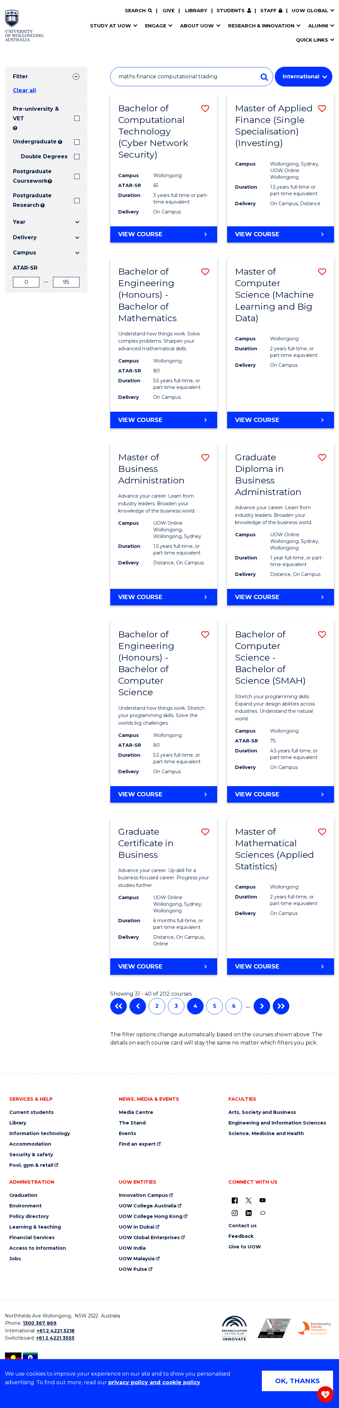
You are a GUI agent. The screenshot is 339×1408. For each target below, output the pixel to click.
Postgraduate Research (26, 200)
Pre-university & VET (36, 114)
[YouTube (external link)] (262, 1200)
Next (262, 1006)
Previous (137, 1006)
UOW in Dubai (136, 1227)
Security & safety (31, 1155)
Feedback (241, 1236)
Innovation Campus (143, 1195)
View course (140, 234)
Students (231, 11)
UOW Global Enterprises (149, 1237)
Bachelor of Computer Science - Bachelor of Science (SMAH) (270, 657)
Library (196, 11)
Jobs (15, 1259)
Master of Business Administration (151, 469)
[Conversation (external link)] (262, 1212)
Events (127, 1133)
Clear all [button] (24, 90)
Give (168, 11)
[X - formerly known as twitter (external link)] (248, 1200)
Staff (268, 11)
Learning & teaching (35, 1227)
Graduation (23, 1195)
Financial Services (32, 1237)
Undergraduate (35, 141)
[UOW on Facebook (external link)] (234, 1200)
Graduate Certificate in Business (146, 843)
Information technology (39, 1133)
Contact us (242, 1226)
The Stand (132, 1123)
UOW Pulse (133, 1269)
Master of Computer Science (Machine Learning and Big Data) (274, 294)
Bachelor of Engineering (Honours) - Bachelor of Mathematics (147, 294)
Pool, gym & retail (31, 1165)
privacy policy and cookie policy (154, 1382)
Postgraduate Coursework (29, 176)
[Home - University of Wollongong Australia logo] (24, 25)
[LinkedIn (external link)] (248, 1212)
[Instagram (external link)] (234, 1212)
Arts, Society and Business (262, 1112)
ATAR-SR (25, 268)
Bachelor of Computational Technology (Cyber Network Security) (153, 131)
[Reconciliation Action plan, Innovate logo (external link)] (234, 1328)
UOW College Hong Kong (150, 1216)
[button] (205, 108)
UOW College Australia (147, 1206)
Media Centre (136, 1112)
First (118, 1006)
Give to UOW (244, 1247)
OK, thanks (297, 1381)
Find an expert (137, 1144)
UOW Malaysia (137, 1259)
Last (281, 1006)
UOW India (132, 1248)
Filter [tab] (20, 76)
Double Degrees (44, 156)
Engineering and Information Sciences (277, 1123)
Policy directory (29, 1216)
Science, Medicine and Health (266, 1133)
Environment (25, 1206)
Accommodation (30, 1144)
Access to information (37, 1248)
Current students (31, 1112)
